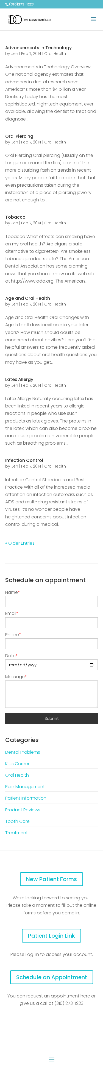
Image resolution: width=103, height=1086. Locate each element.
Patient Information (25, 798)
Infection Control (24, 460)
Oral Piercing (19, 136)
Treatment (16, 833)
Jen (14, 53)
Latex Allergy (19, 379)
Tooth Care (17, 821)
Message (16, 677)
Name (12, 592)
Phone (13, 635)
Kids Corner (17, 764)
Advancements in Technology (38, 48)
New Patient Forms (51, 879)
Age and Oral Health (27, 298)
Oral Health (55, 53)
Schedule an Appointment (51, 977)
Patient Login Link (51, 936)
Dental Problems (22, 752)
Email (11, 613)
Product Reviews (22, 810)
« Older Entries (20, 543)
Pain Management (25, 786)
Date (11, 656)
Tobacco (15, 217)
